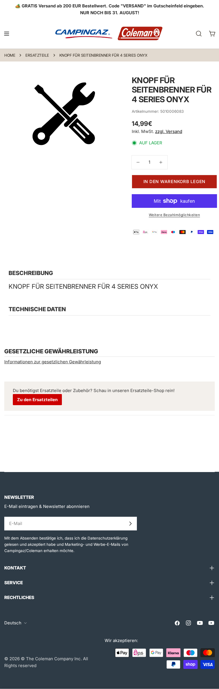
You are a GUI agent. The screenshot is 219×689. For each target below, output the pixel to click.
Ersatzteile (37, 55)
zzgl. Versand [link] (168, 131)
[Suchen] (198, 33)
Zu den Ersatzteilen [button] (37, 399)
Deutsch (12, 623)
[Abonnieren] (130, 524)
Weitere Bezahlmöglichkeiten (174, 215)
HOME (9, 55)
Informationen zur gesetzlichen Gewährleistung (52, 361)
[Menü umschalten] (6, 33)
